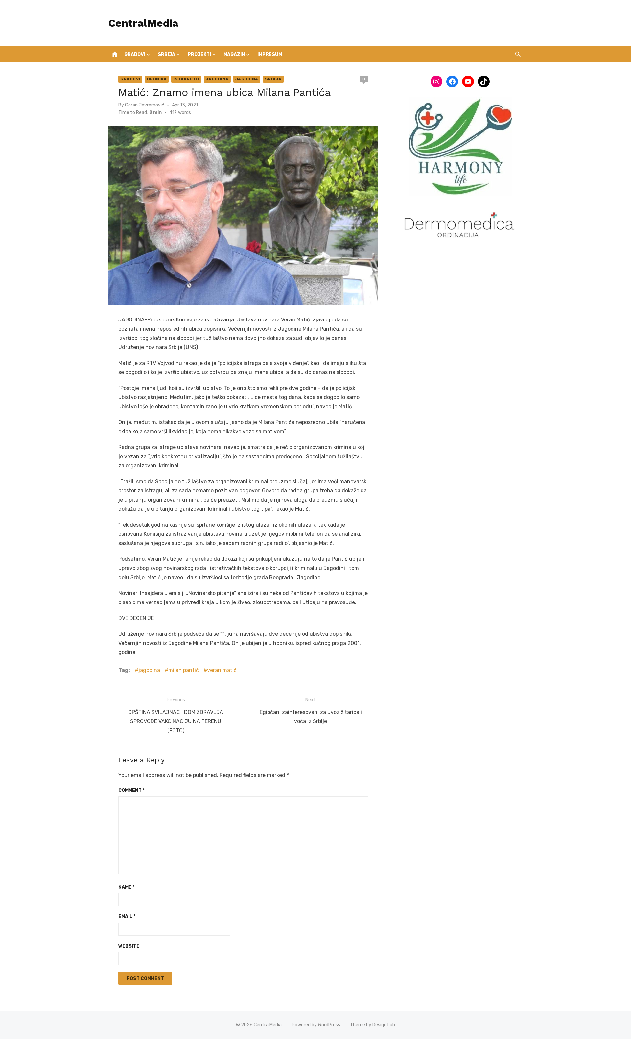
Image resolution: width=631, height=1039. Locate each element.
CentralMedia (143, 23)
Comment (131, 790)
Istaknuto (186, 79)
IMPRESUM (269, 54)
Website (128, 946)
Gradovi (134, 54)
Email (126, 916)
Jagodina (217, 79)
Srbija (166, 54)
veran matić (222, 670)
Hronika (157, 79)
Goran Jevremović (144, 105)
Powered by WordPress (316, 1024)
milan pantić (183, 670)
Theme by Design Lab (372, 1024)
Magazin (234, 54)
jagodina (149, 670)
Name (126, 887)
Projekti (199, 54)
